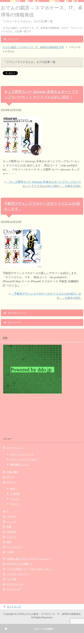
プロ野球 (15, 493)
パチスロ (11, 516)
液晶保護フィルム (19, 464)
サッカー (15, 499)
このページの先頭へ (43, 629)
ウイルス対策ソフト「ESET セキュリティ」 (30, 569)
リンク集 (11, 579)
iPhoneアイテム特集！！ (20, 563)
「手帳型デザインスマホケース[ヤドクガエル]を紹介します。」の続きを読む (46, 295)
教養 (9, 526)
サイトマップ (14, 589)
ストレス (11, 536)
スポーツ (11, 482)
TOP (33, 47)
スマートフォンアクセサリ (24, 459)
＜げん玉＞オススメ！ (18, 574)
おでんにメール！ (16, 584)
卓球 (12, 488)
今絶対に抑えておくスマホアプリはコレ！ (29, 558)
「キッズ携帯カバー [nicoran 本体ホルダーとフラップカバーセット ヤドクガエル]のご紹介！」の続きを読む (44, 183)
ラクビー (15, 504)
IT (8, 511)
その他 (10, 552)
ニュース (11, 521)
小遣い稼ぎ (12, 472)
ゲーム (10, 477)
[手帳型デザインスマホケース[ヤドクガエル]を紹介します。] (22, 265)
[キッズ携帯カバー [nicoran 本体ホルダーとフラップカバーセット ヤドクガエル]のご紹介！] (22, 153)
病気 (9, 542)
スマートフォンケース (22, 454)
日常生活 (11, 531)
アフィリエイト (15, 547)
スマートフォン (15, 447)
